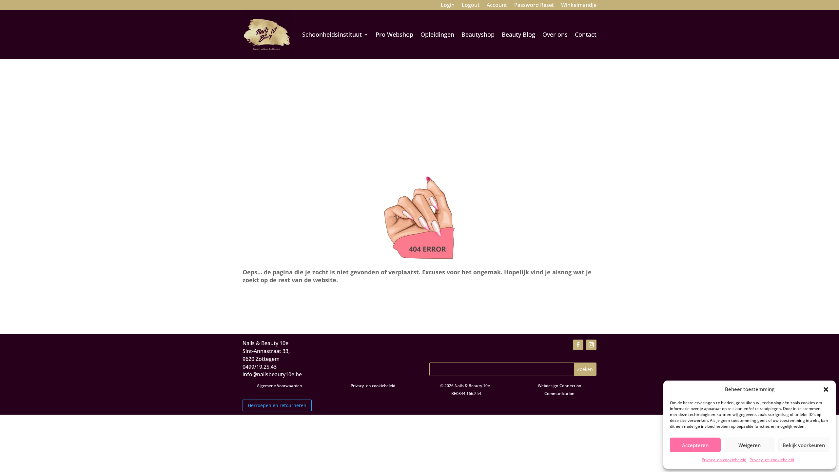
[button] (826, 389)
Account (497, 6)
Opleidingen (437, 34)
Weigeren (749, 445)
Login (448, 6)
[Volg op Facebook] (578, 345)
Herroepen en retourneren (277, 405)
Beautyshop (478, 34)
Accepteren (695, 445)
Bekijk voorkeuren (804, 445)
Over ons (555, 34)
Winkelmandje (578, 6)
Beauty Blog (518, 34)
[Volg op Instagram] (591, 345)
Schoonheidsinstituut (332, 34)
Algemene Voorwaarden (279, 385)
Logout (470, 6)
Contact (585, 34)
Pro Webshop (394, 34)
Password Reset (534, 6)
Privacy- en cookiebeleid (724, 459)
